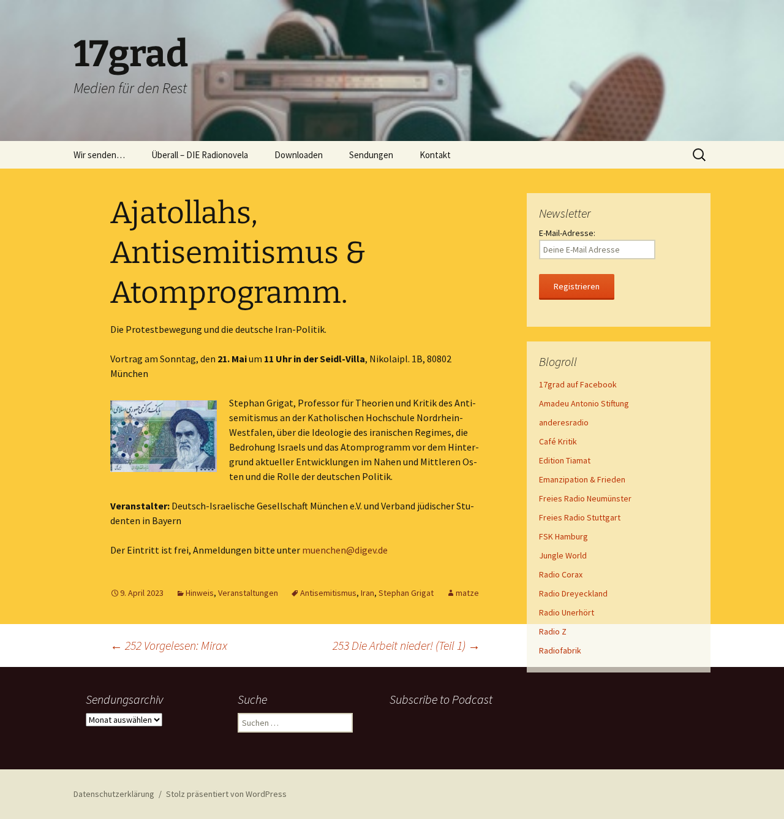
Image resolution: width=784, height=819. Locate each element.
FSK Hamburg (563, 536)
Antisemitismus (328, 592)
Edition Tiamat (564, 460)
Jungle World (563, 555)
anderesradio (564, 422)
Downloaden (298, 155)
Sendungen (371, 155)
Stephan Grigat (406, 592)
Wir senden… (99, 155)
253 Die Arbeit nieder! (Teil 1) (406, 645)
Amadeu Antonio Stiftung (584, 403)
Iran (367, 592)
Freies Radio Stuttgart (579, 517)
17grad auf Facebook (578, 384)
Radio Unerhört (566, 612)
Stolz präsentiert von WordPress (226, 793)
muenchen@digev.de (345, 550)
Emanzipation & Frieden (582, 479)
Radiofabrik (560, 650)
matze (467, 592)
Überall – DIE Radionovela (199, 155)
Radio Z (553, 631)
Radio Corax (560, 574)
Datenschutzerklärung (114, 793)
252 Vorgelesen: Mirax (168, 645)
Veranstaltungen (248, 592)
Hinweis (200, 592)
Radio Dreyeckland (573, 593)
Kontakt (435, 155)
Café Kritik (558, 441)
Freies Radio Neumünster (585, 498)
